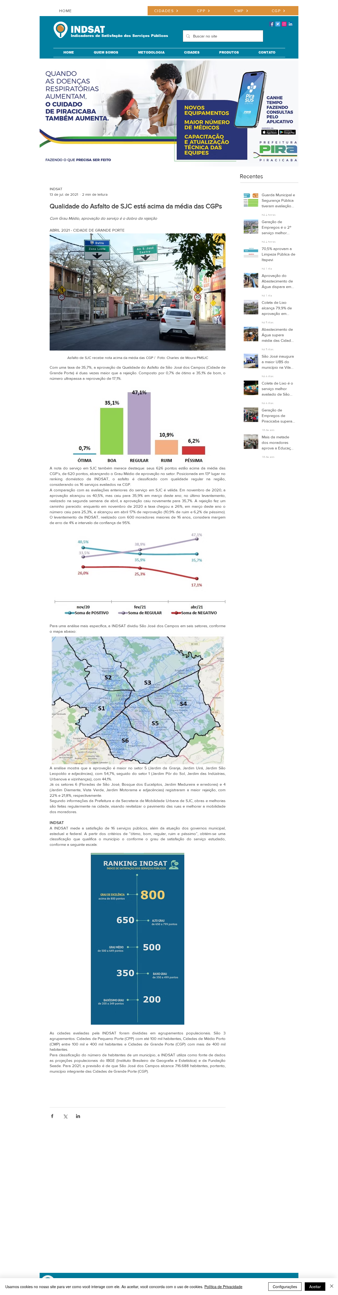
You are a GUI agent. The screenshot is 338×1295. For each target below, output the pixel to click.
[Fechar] (331, 1286)
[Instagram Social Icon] (284, 24)
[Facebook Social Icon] (271, 24)
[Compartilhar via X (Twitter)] (65, 1116)
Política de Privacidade (223, 1286)
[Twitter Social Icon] (277, 24)
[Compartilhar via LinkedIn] (78, 1116)
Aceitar (315, 1286)
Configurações (285, 1286)
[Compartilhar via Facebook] (52, 1116)
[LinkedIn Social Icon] (290, 24)
